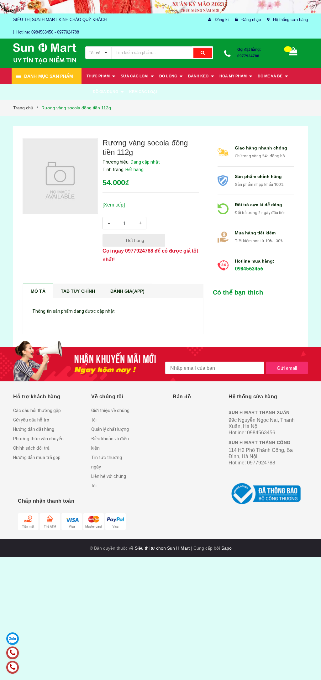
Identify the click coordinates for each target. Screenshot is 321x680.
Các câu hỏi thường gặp (37, 410)
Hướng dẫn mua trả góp (37, 457)
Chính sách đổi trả (31, 448)
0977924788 (248, 56)
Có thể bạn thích (238, 292)
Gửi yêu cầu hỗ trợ (31, 419)
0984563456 (249, 269)
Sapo (226, 548)
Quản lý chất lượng (110, 429)
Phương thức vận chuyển (38, 438)
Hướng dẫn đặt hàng (33, 429)
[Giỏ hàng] (293, 52)
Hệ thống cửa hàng (290, 19)
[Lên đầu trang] (307, 661)
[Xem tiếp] (114, 204)
